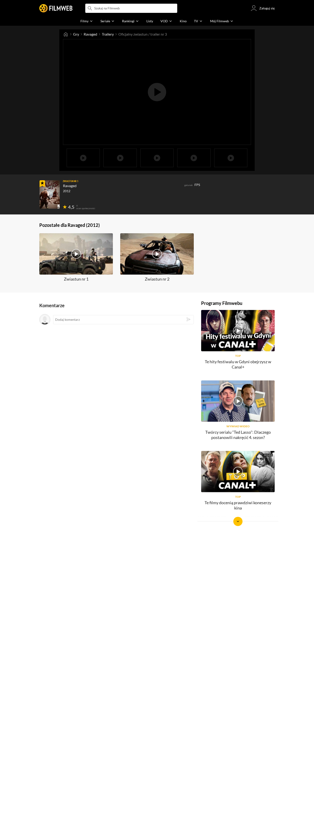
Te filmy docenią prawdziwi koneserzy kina (238, 505)
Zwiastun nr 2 (157, 278)
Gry (76, 34)
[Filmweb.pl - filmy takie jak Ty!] (55, 8)
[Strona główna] (66, 34)
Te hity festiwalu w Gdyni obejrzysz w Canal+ (238, 364)
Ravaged (90, 34)
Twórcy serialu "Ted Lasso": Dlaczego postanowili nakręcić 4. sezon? (238, 435)
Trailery (108, 34)
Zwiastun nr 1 (76, 278)
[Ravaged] (50, 194)
